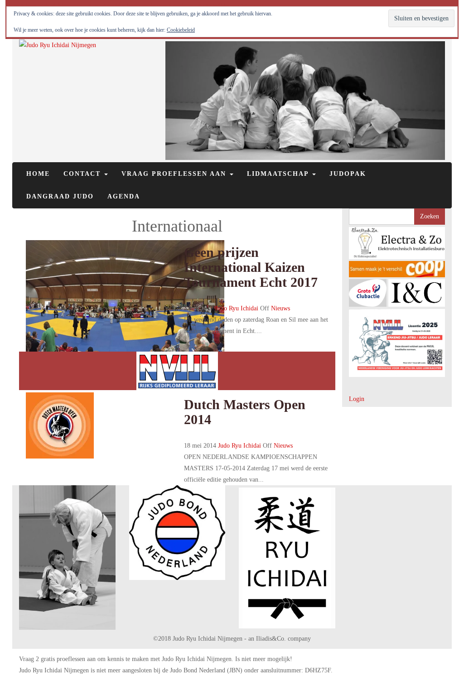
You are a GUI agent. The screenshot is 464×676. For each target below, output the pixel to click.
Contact (83, 173)
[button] (397, 243)
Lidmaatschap (279, 173)
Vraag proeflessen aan (175, 173)
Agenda (123, 196)
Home (38, 173)
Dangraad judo (60, 196)
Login (356, 399)
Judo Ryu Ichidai (236, 308)
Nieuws (280, 308)
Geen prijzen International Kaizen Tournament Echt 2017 (251, 267)
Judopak (347, 173)
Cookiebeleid (181, 30)
